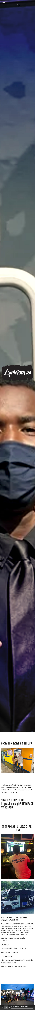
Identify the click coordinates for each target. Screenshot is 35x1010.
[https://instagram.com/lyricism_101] (18, 5)
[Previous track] (3, 1007)
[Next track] (9, 1007)
